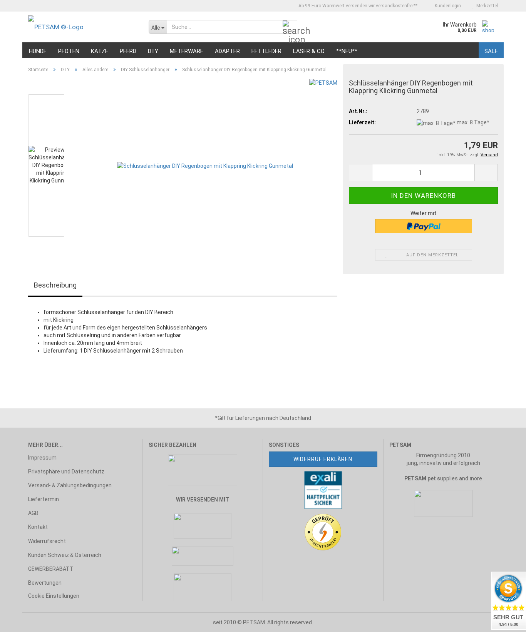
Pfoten (68, 51)
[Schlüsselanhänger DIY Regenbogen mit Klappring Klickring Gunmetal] (205, 165)
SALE (491, 51)
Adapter (227, 51)
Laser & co (309, 51)
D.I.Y (153, 51)
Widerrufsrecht (47, 541)
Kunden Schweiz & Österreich (64, 555)
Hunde (38, 51)
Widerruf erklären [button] (322, 459)
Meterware (186, 51)
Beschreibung (55, 285)
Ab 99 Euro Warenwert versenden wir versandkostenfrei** (357, 5)
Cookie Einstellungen (53, 596)
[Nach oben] (21, 620)
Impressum (42, 458)
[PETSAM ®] (82, 27)
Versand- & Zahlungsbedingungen (70, 485)
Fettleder (266, 51)
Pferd (128, 51)
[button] (360, 172)
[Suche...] (290, 27)
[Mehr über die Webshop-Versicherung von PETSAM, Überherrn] (323, 489)
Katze (99, 51)
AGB (33, 513)
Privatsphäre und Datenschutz (66, 471)
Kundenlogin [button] (446, 5)
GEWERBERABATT (51, 569)
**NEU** (346, 51)
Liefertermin (43, 499)
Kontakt (38, 527)
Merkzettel (486, 5)
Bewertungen (45, 583)
